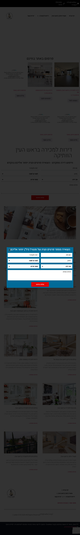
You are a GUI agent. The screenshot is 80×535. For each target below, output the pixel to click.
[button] (9, 250)
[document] (40, 267)
